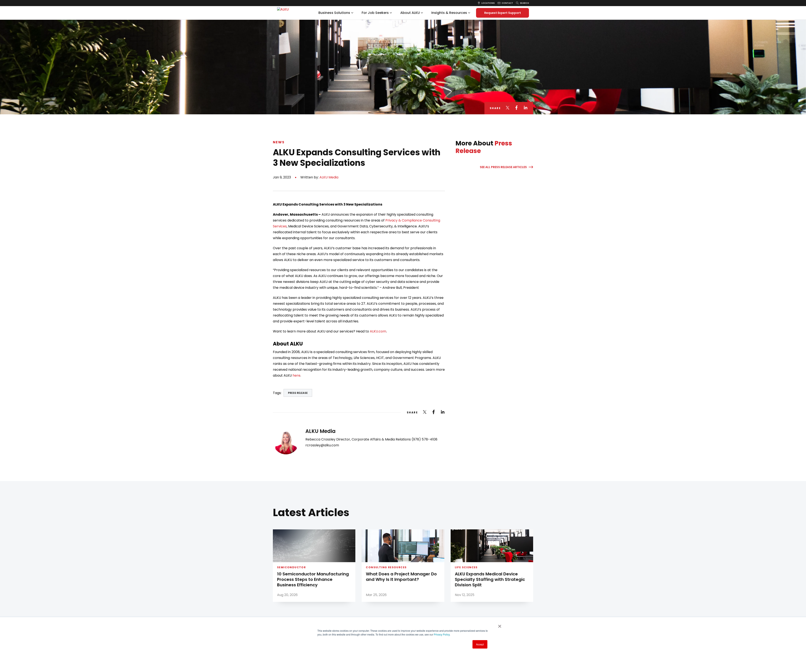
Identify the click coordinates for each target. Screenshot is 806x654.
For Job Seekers (375, 12)
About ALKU (410, 12)
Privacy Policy (442, 634)
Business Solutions (334, 12)
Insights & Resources (449, 12)
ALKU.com (378, 331)
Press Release (298, 393)
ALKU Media (328, 177)
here (296, 375)
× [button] (499, 625)
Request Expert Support (502, 13)
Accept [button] (480, 644)
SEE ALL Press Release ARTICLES (503, 167)
